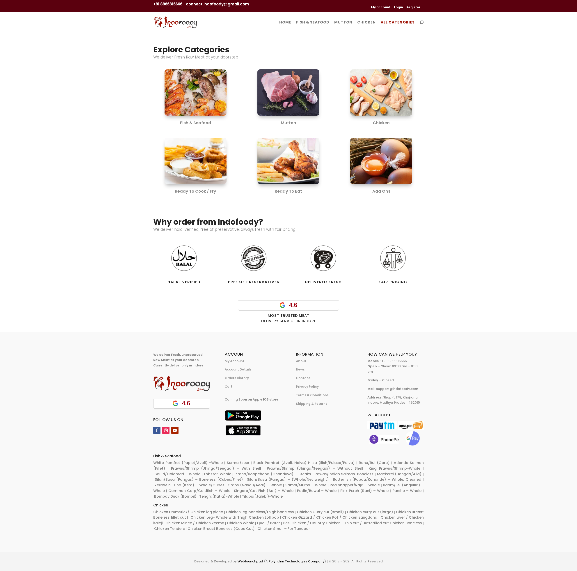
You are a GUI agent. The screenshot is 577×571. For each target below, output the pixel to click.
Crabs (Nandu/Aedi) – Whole (255, 485)
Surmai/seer (238, 462)
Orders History (237, 378)
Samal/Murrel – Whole (306, 485)
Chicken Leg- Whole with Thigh (218, 517)
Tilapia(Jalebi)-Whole (262, 496)
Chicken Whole (240, 523)
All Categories (398, 23)
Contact (303, 378)
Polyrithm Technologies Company (296, 561)
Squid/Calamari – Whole (177, 474)
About (301, 361)
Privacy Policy (307, 386)
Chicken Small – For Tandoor (283, 528)
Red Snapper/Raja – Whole (355, 485)
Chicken (366, 23)
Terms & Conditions (312, 395)
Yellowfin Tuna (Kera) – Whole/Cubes (189, 485)
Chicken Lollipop (264, 517)
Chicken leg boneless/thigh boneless (260, 512)
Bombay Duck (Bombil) (175, 496)
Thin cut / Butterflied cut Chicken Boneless (383, 523)
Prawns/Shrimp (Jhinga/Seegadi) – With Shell (216, 468)
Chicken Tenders (169, 528)
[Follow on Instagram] (165, 430)
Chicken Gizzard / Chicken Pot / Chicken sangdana (329, 517)
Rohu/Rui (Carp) (374, 462)
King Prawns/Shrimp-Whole (394, 468)
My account (381, 7)
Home (285, 23)
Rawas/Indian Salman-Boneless (344, 474)
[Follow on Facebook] (156, 430)
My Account (234, 361)
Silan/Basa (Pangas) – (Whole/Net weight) (288, 479)
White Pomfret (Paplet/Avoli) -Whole (188, 462)
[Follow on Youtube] (175, 430)
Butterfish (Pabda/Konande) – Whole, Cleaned (377, 479)
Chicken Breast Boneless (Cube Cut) (221, 528)
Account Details (238, 369)
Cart (228, 386)
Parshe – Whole (406, 490)
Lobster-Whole (217, 474)
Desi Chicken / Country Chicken (312, 523)
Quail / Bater (268, 523)
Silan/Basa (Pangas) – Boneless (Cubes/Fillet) (199, 479)
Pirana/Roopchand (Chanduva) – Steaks (273, 474)
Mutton (343, 23)
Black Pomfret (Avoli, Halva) (279, 462)
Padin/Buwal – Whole (317, 490)
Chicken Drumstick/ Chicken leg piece (188, 512)
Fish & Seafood (312, 23)
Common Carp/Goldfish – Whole (199, 490)
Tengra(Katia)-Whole (219, 496)
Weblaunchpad (250, 561)
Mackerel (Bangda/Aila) (399, 474)
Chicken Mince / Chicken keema (194, 523)
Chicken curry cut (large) (370, 512)
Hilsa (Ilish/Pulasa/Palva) (331, 462)
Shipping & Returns (311, 403)
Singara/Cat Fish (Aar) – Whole (263, 490)
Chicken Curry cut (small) (320, 512)
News (300, 369)
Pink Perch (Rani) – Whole (364, 490)
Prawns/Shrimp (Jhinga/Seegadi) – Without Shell (315, 468)
